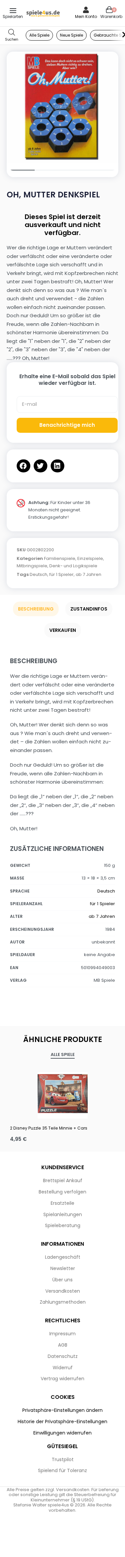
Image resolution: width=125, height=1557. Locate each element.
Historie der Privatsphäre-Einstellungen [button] (62, 1421)
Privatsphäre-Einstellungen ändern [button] (62, 1410)
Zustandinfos (88, 609)
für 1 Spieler (61, 574)
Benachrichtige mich (67, 424)
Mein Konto (86, 16)
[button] (23, 465)
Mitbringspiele (32, 566)
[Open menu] (13, 10)
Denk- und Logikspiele (73, 566)
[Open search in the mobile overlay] (11, 35)
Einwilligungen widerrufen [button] (62, 1432)
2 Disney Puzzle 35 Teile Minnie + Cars (48, 1128)
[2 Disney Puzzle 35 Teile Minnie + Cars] (62, 1094)
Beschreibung (36, 609)
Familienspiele (59, 558)
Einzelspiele (90, 558)
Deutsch (38, 574)
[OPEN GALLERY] (62, 107)
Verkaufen (62, 630)
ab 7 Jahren (88, 574)
